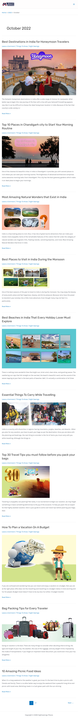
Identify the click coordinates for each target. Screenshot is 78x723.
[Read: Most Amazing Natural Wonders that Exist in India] (25, 217)
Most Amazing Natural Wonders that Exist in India (34, 197)
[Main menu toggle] (74, 4)
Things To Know (22, 46)
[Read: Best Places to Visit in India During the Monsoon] (25, 277)
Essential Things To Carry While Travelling (28, 395)
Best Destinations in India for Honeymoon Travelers (35, 41)
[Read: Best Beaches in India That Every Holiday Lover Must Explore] (39, 348)
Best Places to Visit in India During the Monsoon (33, 259)
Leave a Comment (8, 46)
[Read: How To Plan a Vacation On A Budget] (39, 558)
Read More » (6, 113)
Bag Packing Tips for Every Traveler (25, 608)
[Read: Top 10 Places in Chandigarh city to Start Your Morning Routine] (30, 152)
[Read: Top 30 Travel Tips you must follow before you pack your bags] (26, 482)
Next (71, 703)
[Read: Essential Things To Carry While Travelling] (34, 414)
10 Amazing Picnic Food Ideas (21, 671)
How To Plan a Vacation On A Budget (25, 527)
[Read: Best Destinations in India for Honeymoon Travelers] (39, 72)
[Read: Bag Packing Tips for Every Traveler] (39, 629)
